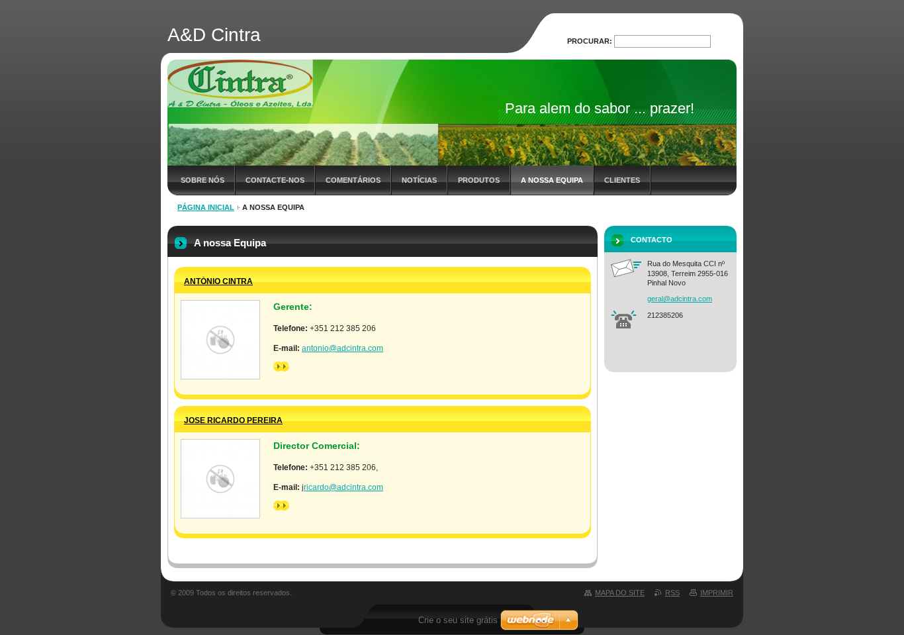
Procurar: (589, 41)
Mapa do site (620, 593)
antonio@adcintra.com (342, 348)
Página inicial (205, 207)
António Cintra (218, 281)
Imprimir (716, 593)
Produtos (479, 180)
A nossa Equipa (552, 180)
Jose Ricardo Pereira (233, 420)
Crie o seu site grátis (458, 620)
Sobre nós (202, 180)
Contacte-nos (275, 180)
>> (278, 366)
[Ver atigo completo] (220, 339)
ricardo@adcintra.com (343, 487)
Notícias (419, 180)
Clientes (622, 180)
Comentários (353, 180)
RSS (672, 593)
